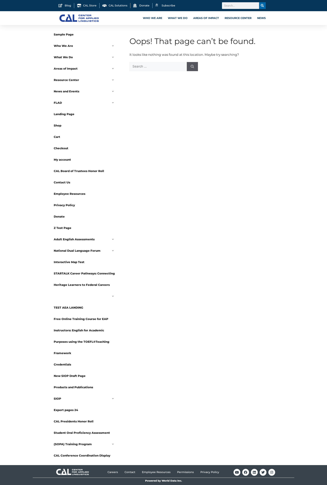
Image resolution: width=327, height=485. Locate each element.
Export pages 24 (66, 410)
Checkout (61, 148)
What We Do (178, 18)
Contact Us (62, 182)
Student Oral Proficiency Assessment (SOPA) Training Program (82, 438)
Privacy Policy (64, 205)
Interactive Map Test (69, 262)
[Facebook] (245, 472)
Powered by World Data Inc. (163, 480)
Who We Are (152, 18)
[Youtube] (237, 472)
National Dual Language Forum (77, 250)
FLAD (58, 103)
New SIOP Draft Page (70, 376)
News (261, 18)
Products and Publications (73, 387)
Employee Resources (69, 194)
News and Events (66, 91)
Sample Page (64, 34)
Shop (57, 125)
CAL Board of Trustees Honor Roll (79, 171)
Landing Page (64, 114)
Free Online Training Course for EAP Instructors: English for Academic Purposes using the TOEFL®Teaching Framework (81, 336)
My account (62, 159)
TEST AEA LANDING (68, 307)
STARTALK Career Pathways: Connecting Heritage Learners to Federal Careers (84, 279)
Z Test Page (62, 228)
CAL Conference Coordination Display (82, 455)
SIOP (57, 398)
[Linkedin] (254, 472)
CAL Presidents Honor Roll (73, 421)
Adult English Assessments (74, 239)
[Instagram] (271, 472)
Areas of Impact (206, 18)
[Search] (262, 5)
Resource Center (238, 18)
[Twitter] (263, 472)
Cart (57, 137)
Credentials (62, 364)
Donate (59, 216)
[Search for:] (158, 66)
